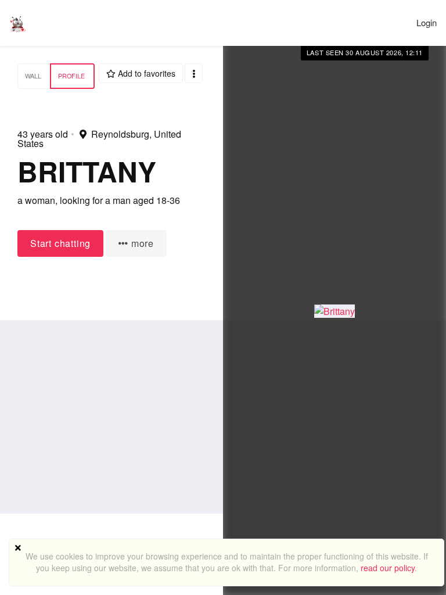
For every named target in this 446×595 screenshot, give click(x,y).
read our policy (388, 568)
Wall (33, 75)
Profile (71, 75)
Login (426, 22)
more (141, 243)
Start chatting (60, 243)
